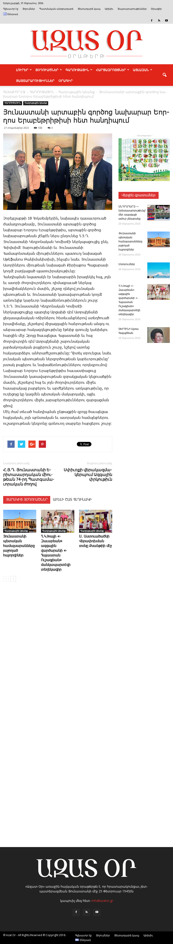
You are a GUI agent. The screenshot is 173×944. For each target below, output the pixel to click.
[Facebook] (151, 20)
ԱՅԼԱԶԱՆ (141, 69)
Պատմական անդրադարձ (56, 8)
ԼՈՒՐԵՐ (22, 69)
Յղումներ (29, 8)
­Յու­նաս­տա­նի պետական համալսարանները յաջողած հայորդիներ (19, 546)
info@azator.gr (102, 900)
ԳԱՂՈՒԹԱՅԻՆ (77, 69)
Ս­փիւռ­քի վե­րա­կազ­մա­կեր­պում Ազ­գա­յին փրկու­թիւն (88, 474)
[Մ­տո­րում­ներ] (158, 270)
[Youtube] (166, 20)
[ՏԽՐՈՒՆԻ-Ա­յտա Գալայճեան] (158, 335)
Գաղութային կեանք (36, 103)
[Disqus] (57, 653)
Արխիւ (109, 8)
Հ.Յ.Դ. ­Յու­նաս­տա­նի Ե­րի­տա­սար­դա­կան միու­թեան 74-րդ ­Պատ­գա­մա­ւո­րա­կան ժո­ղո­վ (28, 476)
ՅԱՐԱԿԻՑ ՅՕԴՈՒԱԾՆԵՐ (27, 499)
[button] (164, 75)
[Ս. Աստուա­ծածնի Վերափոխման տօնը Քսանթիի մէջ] (95, 521)
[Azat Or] (86, 44)
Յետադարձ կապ (89, 8)
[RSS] (159, 20)
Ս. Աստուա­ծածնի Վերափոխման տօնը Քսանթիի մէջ (95, 541)
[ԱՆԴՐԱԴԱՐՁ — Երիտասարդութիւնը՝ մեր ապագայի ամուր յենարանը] (158, 212)
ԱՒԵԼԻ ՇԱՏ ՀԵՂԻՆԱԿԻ (72, 499)
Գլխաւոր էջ (10, 8)
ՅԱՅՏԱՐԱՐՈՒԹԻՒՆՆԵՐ (35, 80)
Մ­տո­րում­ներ (126, 264)
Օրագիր (156, 8)
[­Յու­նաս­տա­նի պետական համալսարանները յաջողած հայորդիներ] (19, 521)
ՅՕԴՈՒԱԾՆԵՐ (47, 69)
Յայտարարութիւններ (132, 8)
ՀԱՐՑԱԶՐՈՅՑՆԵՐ (111, 69)
